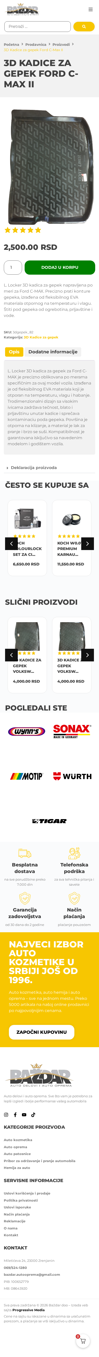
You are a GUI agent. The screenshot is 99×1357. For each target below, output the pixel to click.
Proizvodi (61, 44)
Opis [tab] (14, 352)
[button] (90, 9)
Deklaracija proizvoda (34, 467)
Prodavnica (35, 44)
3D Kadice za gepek (41, 337)
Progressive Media (28, 1310)
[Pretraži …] (37, 26)
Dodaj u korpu (59, 267)
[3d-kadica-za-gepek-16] (49, 165)
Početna (11, 44)
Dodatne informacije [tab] (52, 352)
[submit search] (84, 26)
